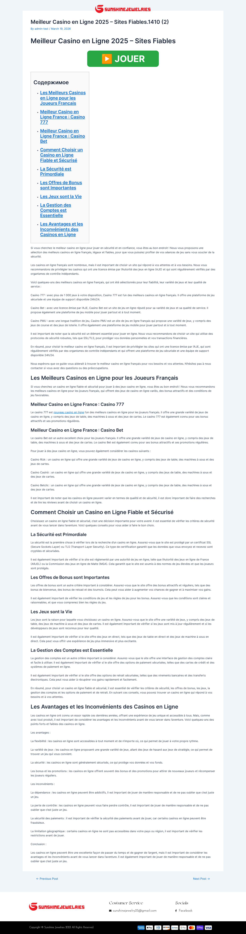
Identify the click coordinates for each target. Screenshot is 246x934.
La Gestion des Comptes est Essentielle (55, 210)
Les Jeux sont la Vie (61, 196)
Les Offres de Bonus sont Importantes (61, 185)
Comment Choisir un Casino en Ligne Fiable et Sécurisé (61, 155)
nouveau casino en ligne (69, 412)
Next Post (201, 878)
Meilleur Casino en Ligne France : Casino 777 (62, 117)
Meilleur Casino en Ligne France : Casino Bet (62, 136)
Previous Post (47, 878)
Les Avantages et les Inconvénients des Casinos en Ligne (61, 229)
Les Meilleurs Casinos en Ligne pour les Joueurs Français (63, 98)
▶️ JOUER (123, 58)
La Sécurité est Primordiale (55, 171)
